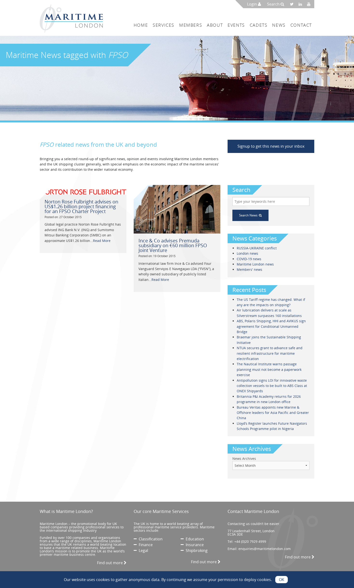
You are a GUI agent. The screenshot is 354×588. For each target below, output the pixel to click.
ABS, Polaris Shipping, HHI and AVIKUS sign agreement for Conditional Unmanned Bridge (271, 326)
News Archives (244, 458)
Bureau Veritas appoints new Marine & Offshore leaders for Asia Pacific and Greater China (273, 412)
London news (247, 253)
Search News (249, 215)
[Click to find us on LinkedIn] (301, 4)
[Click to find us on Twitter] (293, 4)
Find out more (110, 562)
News (278, 25)
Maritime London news (255, 264)
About (215, 25)
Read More (102, 240)
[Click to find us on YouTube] (310, 4)
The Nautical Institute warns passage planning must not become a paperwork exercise (269, 369)
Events (236, 25)
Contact (301, 25)
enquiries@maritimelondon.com (264, 548)
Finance (145, 544)
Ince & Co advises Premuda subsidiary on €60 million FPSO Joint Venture (172, 245)
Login (252, 4)
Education (194, 539)
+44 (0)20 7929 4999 (250, 541)
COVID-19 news (249, 259)
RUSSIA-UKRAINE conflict (257, 248)
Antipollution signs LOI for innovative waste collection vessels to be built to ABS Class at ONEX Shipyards (272, 385)
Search (274, 4)
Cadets (259, 25)
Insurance (194, 544)
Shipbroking (196, 550)
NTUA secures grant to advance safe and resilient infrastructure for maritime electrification (269, 353)
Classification (150, 539)
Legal (142, 550)
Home (141, 25)
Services (163, 25)
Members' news (249, 269)
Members (190, 25)
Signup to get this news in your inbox (270, 146)
